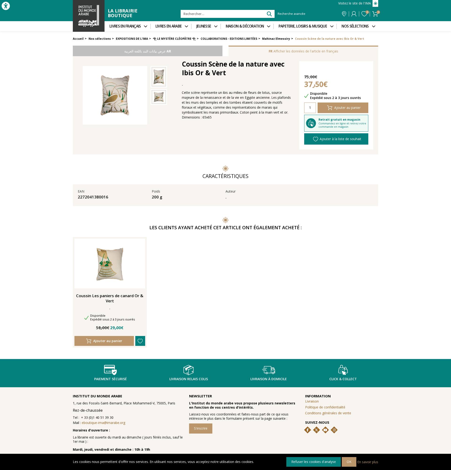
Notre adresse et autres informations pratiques (344, 13)
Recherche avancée (291, 14)
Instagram (334, 430)
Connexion (353, 13)
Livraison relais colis (188, 379)
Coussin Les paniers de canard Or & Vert (109, 298)
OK (349, 461)
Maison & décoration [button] (245, 26)
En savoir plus (367, 461)
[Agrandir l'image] (159, 76)
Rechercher (269, 14)
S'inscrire (200, 428)
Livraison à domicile (268, 379)
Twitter (316, 430)
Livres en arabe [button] (169, 26)
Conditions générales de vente (328, 413)
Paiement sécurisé (110, 379)
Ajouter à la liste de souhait (340, 139)
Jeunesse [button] (203, 26)
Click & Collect (343, 379)
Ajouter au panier (347, 107)
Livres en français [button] (125, 26)
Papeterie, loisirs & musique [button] (303, 26)
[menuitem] (127, 26)
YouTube (325, 430)
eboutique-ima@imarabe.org (103, 422)
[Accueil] (89, 16)
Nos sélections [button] (355, 26)
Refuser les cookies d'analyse (313, 461)
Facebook (307, 430)
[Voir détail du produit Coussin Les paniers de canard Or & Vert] (110, 264)
